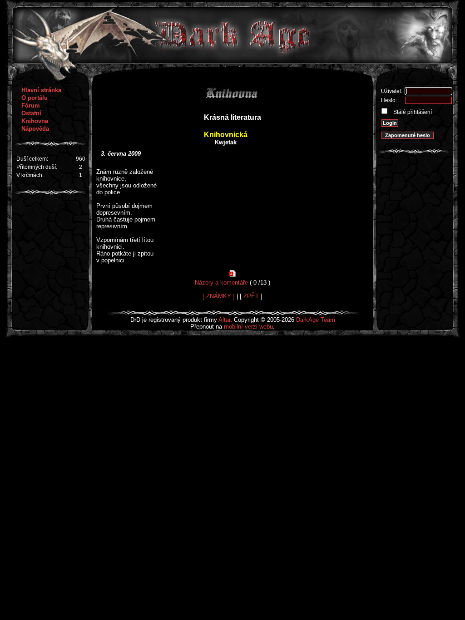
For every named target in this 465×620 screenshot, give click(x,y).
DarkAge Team (315, 319)
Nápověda (35, 128)
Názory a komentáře (221, 282)
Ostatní (31, 113)
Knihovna (34, 121)
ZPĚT (251, 296)
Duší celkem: (32, 159)
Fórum (30, 105)
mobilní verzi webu (248, 326)
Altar (224, 319)
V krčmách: (30, 175)
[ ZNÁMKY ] (219, 296)
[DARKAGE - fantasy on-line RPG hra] (232, 61)
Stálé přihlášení (412, 112)
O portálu (34, 97)
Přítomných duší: (36, 167)
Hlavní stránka (41, 90)
